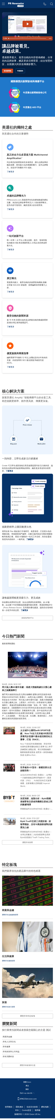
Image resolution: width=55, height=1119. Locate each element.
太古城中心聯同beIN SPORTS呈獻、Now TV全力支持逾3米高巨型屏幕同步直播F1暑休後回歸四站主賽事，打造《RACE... (36, 735)
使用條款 (8, 1106)
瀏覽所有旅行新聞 (8, 1007)
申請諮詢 (20, 71)
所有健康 (6, 1046)
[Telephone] (44, 4)
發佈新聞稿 (7, 71)
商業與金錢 (7, 1036)
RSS (17, 1110)
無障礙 (37, 1110)
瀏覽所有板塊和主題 (27, 1065)
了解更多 (10, 171)
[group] (27, 742)
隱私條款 (19, 1106)
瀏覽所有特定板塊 (27, 1016)
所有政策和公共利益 (11, 1051)
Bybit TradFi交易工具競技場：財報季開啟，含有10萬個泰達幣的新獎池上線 (36, 824)
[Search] (51, 4)
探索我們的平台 (27, 618)
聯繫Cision (27, 1082)
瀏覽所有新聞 (27, 842)
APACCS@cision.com (28, 1098)
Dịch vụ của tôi (26, 1093)
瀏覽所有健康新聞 (8, 961)
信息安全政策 (32, 1106)
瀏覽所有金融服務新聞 (10, 915)
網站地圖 (45, 1106)
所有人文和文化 (9, 1041)
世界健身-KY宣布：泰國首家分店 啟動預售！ (35, 769)
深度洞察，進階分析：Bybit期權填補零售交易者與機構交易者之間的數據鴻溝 (36, 801)
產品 (27, 1085)
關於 (27, 1089)
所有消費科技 (8, 1056)
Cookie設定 (26, 1110)
